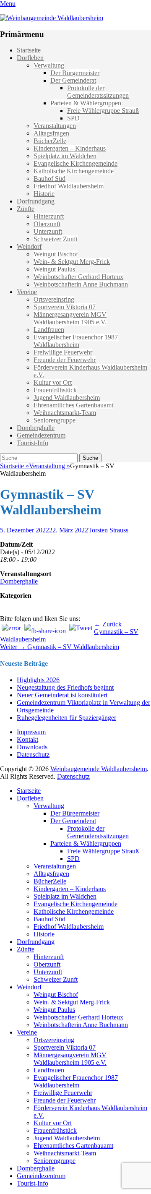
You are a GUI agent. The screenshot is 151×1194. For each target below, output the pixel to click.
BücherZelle (50, 140)
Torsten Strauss (108, 530)
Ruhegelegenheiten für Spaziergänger (66, 717)
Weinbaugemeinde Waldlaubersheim (98, 768)
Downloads (32, 747)
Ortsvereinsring (54, 299)
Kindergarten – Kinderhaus (70, 148)
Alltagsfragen (51, 133)
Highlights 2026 (38, 679)
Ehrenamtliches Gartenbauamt (73, 405)
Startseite (29, 50)
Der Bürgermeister (74, 72)
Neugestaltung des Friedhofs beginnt (65, 687)
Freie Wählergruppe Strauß (103, 110)
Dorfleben (30, 57)
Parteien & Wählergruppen (85, 103)
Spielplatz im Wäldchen (65, 155)
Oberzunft (47, 223)
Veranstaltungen (55, 125)
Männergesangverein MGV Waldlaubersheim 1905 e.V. (70, 318)
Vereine (27, 291)
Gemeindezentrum (41, 435)
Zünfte (25, 208)
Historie (44, 193)
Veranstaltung (49, 465)
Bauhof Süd (49, 178)
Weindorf (29, 246)
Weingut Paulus (54, 269)
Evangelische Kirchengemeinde (75, 163)
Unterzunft (48, 231)
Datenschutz (33, 754)
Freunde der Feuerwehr (65, 359)
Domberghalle (36, 427)
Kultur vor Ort (53, 382)
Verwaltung (49, 65)
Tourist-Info (32, 442)
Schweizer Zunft (56, 238)
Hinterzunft (49, 216)
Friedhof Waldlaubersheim (69, 186)
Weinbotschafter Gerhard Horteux (78, 276)
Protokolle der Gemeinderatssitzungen (98, 91)
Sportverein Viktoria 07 (65, 306)
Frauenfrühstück (55, 390)
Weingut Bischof (56, 254)
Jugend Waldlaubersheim (67, 397)
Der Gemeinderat (73, 80)
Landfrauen (49, 329)
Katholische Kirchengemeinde (74, 171)
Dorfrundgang (36, 201)
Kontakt (27, 739)
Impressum (31, 731)
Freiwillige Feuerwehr (63, 352)
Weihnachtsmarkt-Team (65, 412)
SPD (73, 118)
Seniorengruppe (55, 420)
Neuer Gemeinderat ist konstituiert (62, 695)
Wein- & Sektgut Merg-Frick (72, 261)
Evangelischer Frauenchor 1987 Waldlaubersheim (76, 341)
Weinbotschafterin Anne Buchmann (81, 284)
